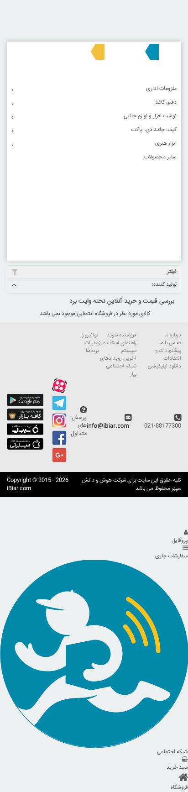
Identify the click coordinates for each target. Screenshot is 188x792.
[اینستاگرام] (59, 426)
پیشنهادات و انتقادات (168, 354)
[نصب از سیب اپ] (25, 434)
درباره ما (172, 335)
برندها (92, 350)
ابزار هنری (166, 143)
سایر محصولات (160, 157)
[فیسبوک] (59, 444)
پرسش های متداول (79, 426)
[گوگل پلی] (25, 404)
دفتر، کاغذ (166, 102)
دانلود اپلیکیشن (164, 366)
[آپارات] (59, 392)
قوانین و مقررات (90, 339)
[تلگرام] (59, 409)
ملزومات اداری (161, 88)
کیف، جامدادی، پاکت (154, 130)
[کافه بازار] (25, 419)
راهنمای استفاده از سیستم (117, 347)
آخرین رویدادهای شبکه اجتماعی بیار (118, 366)
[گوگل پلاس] (59, 461)
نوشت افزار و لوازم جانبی (150, 116)
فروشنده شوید (121, 335)
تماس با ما (170, 343)
